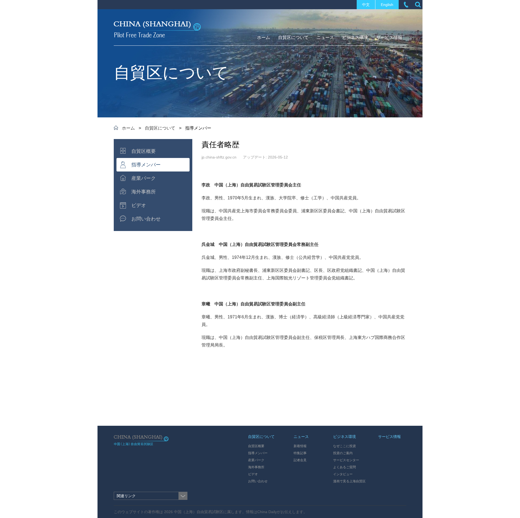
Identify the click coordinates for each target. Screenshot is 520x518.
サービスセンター (346, 460)
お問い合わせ (258, 481)
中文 (366, 4)
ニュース (301, 436)
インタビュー (343, 474)
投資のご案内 (343, 453)
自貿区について (160, 128)
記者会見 (300, 460)
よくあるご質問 (344, 467)
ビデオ (253, 474)
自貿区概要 (256, 446)
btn (417, 4)
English (387, 4)
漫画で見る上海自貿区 (349, 481)
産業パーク (256, 460)
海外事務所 (256, 467)
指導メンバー (258, 453)
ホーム (128, 128)
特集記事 (300, 453)
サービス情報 (389, 436)
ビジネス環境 (344, 436)
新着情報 (300, 446)
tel (406, 4)
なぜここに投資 (344, 446)
